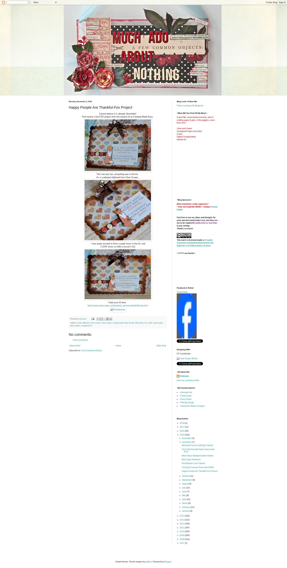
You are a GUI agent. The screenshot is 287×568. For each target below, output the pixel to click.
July (184, 488)
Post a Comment (80, 340)
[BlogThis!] (101, 319)
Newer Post (75, 346)
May (184, 495)
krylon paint (157, 323)
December (187, 438)
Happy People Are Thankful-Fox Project (199, 471)
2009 (182, 535)
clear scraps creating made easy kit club (118, 323)
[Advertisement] (202, 172)
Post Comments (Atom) (91, 350)
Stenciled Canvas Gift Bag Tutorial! (197, 445)
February (186, 507)
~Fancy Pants (185, 399)
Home (118, 346)
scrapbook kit (86, 326)
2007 (182, 543)
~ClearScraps (185, 396)
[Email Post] (93, 319)
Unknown (184, 376)
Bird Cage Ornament (191, 459)
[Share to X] (104, 319)
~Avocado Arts (185, 392)
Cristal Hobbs (182, 292)
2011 (182, 527)
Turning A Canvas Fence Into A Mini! (198, 467)
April (184, 499)
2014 (182, 516)
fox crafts (148, 323)
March (185, 503)
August (185, 484)
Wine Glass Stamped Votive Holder (197, 456)
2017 (182, 427)
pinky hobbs (75, 326)
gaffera (148, 562)
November (187, 442)
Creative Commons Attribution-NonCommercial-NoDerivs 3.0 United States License (195, 243)
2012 (182, 523)
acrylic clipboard (83, 323)
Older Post (161, 346)
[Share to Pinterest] (110, 319)
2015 (182, 435)
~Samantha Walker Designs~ (192, 406)
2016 (182, 431)
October (186, 476)
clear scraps (96, 323)
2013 (182, 520)
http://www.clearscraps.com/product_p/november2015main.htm (118, 305)
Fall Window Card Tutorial (193, 463)
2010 (182, 531)
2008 (182, 539)
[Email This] (98, 319)
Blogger (167, 562)
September (187, 480)
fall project (139, 323)
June (184, 491)
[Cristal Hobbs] (187, 338)
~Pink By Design (186, 402)
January (186, 511)
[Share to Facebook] (107, 319)
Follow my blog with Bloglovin (190, 105)
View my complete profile (188, 380)
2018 (182, 423)
